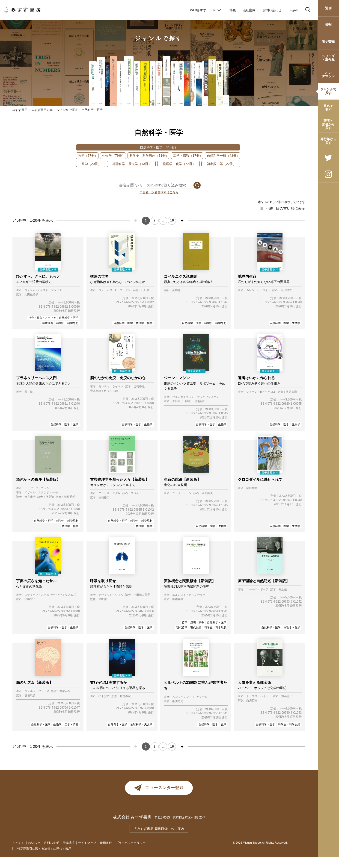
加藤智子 (30, 599)
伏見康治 (30, 496)
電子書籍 (328, 41)
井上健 (283, 589)
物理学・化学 (176, 164)
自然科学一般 (220, 155)
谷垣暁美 (30, 695)
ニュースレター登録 (164, 787)
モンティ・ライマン (110, 386)
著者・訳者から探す (328, 124)
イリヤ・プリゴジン (36, 488)
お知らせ (34, 843)
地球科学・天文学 (128, 164)
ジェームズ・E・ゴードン (114, 290)
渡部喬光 (65, 691)
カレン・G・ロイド (258, 290)
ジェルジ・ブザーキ (36, 691)
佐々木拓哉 (111, 390)
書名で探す (328, 107)
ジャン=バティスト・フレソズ (43, 290)
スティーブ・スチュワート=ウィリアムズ (50, 594)
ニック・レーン (182, 493)
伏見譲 (50, 496)
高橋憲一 (177, 290)
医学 (84, 155)
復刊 (328, 25)
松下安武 (104, 696)
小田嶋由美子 (142, 594)
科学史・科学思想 (146, 155)
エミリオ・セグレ (109, 493)
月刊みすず (51, 843)
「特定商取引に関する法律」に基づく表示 (42, 848)
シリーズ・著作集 (328, 57)
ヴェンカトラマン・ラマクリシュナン (195, 396)
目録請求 (68, 843)
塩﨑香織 (139, 386)
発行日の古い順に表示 (286, 208)
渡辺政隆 (291, 391)
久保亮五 (136, 493)
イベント (18, 843)
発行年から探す (328, 140)
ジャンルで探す (328, 90)
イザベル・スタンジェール (41, 492)
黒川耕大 (286, 290)
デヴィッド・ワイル (110, 594)
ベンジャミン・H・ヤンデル (190, 696)
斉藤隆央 (207, 493)
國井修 (28, 391)
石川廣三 (146, 290)
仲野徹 (102, 599)
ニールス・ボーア (257, 589)
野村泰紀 (125, 696)
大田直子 (177, 401)
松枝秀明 (69, 496)
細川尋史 (177, 701)
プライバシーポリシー (131, 843)
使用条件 (106, 843)
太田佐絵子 (31, 294)
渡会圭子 (286, 696)
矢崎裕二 (104, 497)
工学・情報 (184, 155)
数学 (88, 164)
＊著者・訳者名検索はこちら (159, 192)
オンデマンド (328, 74)
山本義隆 (177, 599)
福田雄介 (251, 488)
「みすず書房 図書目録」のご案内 (159, 828)
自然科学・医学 (155, 147)
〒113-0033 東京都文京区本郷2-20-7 (180, 817)
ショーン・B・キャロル (261, 391)
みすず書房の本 (42, 109)
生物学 (110, 155)
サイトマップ (87, 843)
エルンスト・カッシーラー (188, 594)
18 (172, 220)
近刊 (328, 8)
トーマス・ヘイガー (258, 696)
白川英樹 (251, 700)
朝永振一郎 (218, 164)
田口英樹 (199, 401)
